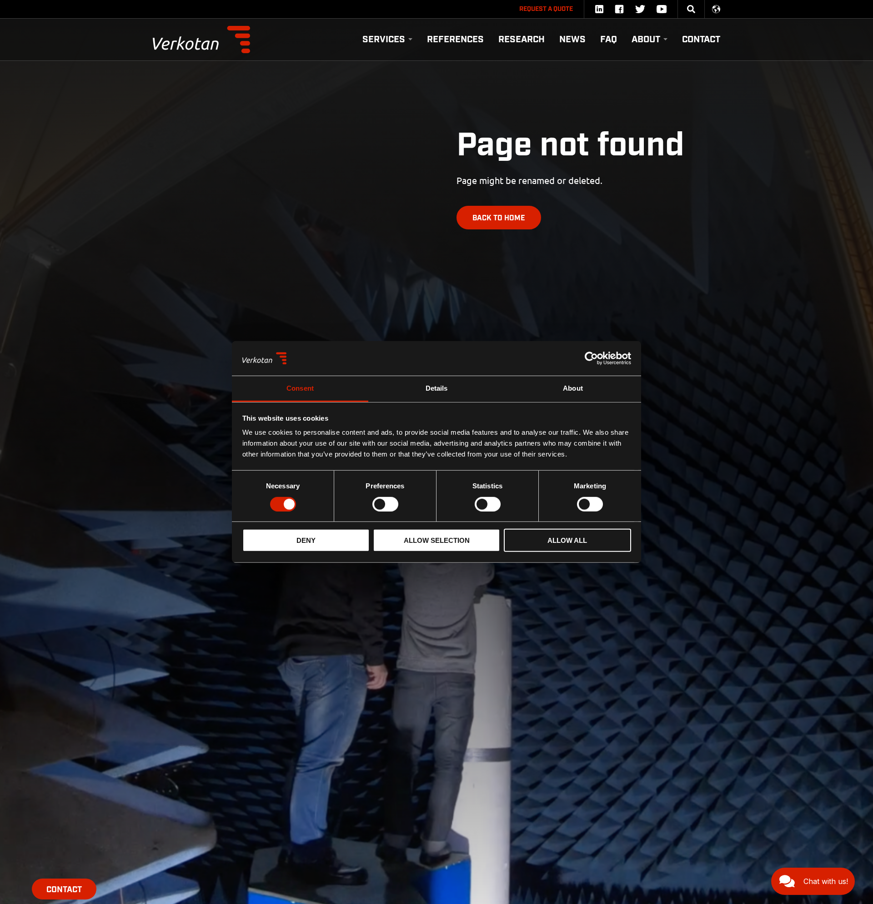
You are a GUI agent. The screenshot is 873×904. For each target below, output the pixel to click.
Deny (306, 540)
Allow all (567, 540)
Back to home (498, 218)
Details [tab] (437, 388)
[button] (813, 881)
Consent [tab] (300, 388)
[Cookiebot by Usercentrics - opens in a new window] (591, 358)
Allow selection (437, 540)
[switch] (385, 504)
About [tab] (573, 388)
